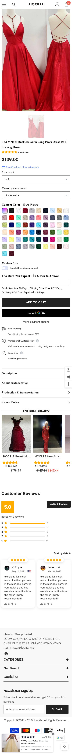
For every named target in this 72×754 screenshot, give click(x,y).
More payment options (36, 322)
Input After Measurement (24, 268)
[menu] (4, 4)
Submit (57, 709)
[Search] (14, 4)
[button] (15, 152)
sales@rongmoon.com (17, 358)
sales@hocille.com (23, 648)
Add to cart (36, 302)
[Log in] (57, 4)
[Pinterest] (6, 653)
